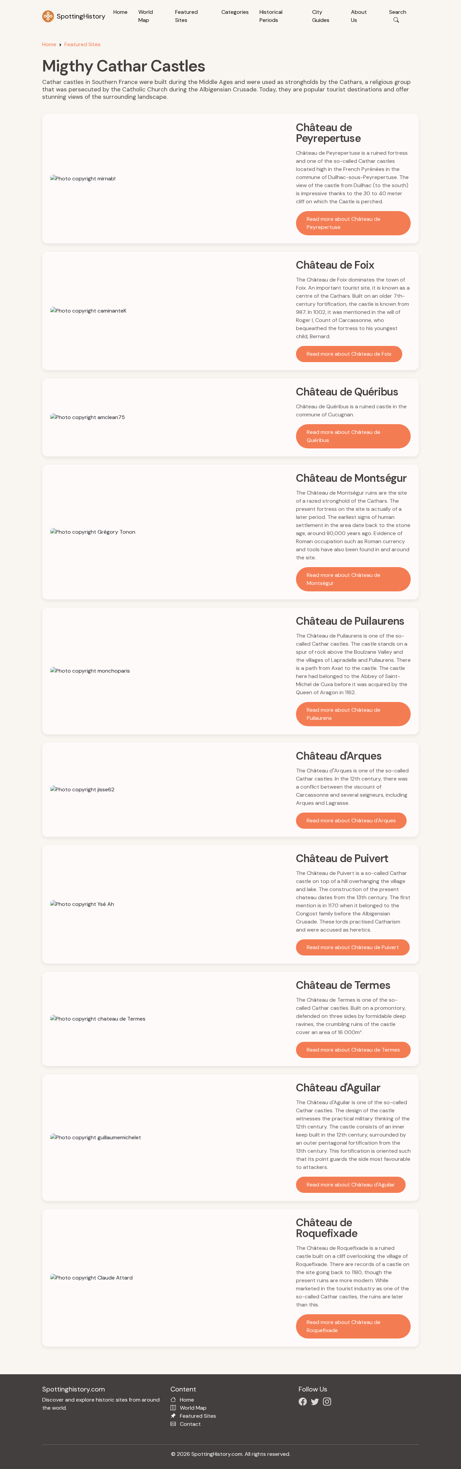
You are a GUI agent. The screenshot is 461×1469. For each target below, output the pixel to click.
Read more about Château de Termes (353, 1049)
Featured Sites (186, 16)
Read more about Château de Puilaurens (343, 714)
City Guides (320, 16)
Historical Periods (271, 16)
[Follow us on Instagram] (328, 1402)
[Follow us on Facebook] (304, 1402)
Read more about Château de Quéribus (343, 436)
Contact (190, 1424)
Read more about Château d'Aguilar (351, 1184)
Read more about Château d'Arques (351, 820)
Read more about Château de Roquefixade (343, 1326)
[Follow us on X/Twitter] (316, 1402)
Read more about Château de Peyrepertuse (343, 223)
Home (120, 12)
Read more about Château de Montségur (343, 579)
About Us (359, 16)
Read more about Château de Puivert (353, 947)
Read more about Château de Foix (349, 353)
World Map (145, 16)
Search (397, 12)
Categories (235, 12)
